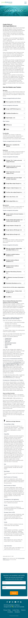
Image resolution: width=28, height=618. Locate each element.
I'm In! (14, 593)
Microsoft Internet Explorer (10, 342)
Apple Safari (7, 341)
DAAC (18, 364)
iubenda (4, 558)
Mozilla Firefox (8, 339)
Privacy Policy (7, 610)
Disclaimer (17, 612)
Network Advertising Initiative (13, 363)
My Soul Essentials (19, 606)
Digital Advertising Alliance (8, 364)
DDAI (4, 366)
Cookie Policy (15, 610)
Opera (6, 347)
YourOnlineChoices (17, 362)
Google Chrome (8, 338)
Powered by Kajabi (14, 615)
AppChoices (8, 376)
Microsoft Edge (8, 344)
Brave (6, 345)
